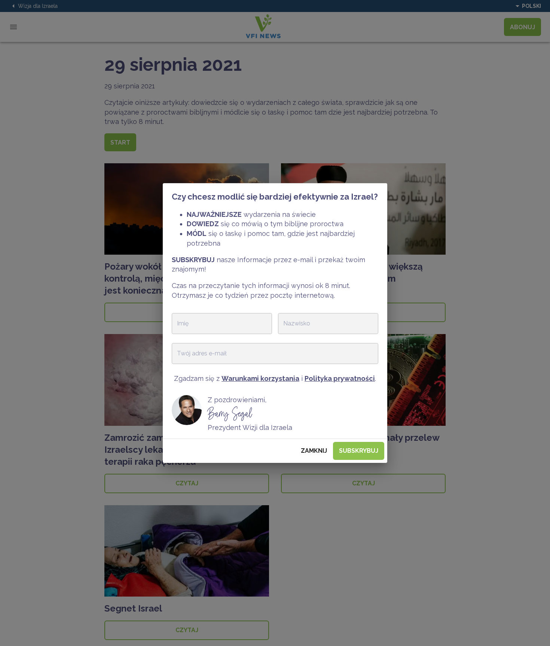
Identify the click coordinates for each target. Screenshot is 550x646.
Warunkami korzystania (260, 378)
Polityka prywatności (340, 378)
